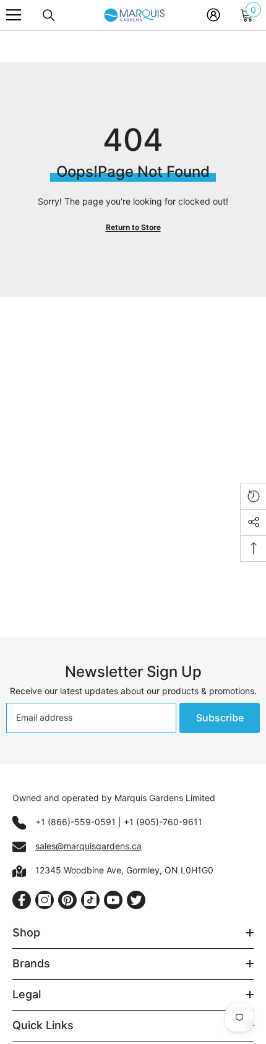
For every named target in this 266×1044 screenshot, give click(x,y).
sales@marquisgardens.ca (88, 846)
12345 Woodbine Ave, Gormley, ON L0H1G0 (124, 870)
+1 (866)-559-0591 (75, 822)
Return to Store (133, 227)
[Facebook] (21, 900)
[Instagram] (44, 900)
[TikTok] (90, 900)
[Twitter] (136, 900)
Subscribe (220, 717)
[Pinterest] (67, 900)
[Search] (48, 15)
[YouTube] (113, 900)
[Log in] (213, 15)
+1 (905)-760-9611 (163, 822)
